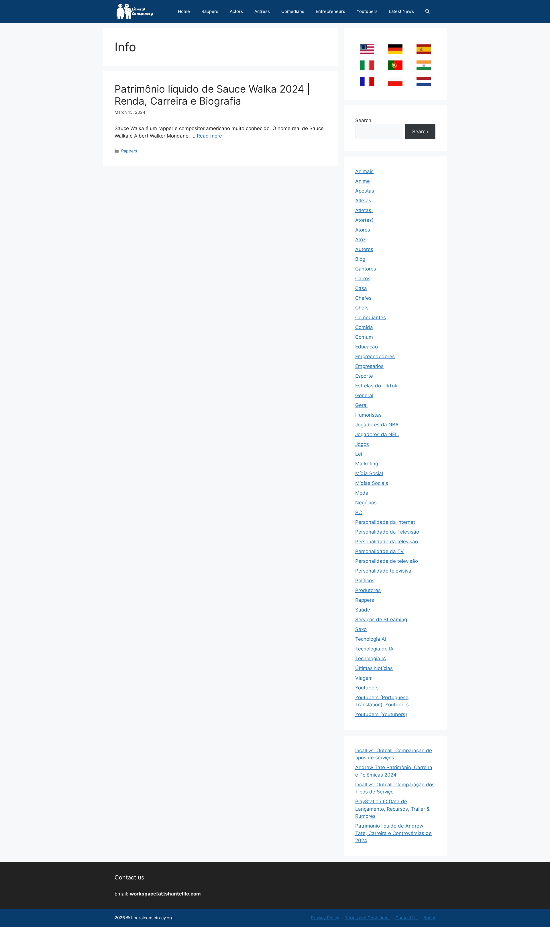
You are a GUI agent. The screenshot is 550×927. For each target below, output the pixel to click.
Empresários (369, 366)
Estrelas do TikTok (376, 386)
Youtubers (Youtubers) (381, 714)
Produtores (368, 590)
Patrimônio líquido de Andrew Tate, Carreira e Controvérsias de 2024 (393, 833)
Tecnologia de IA (374, 649)
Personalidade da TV (379, 551)
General (364, 395)
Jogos (362, 444)
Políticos (364, 580)
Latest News (401, 11)
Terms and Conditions (367, 917)
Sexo (361, 629)
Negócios (366, 502)
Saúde (362, 610)
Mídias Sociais (371, 483)
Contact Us (406, 917)
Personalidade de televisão (386, 561)
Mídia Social (369, 473)
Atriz (360, 239)
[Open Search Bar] (427, 11)
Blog (360, 259)
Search (363, 120)
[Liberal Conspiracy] (134, 11)
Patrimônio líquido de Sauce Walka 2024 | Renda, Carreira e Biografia (212, 95)
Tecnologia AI (370, 639)
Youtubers (367, 11)
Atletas (363, 200)
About (429, 917)
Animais (364, 171)
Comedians (292, 11)
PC (358, 512)
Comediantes (370, 317)
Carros (362, 278)
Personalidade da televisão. (387, 541)
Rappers (209, 11)
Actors (236, 11)
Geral (361, 405)
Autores (364, 249)
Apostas (364, 191)
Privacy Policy (325, 917)
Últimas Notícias (374, 668)
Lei (358, 454)
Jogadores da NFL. (377, 434)
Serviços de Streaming (381, 619)
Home (184, 11)
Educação (366, 347)
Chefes (363, 298)
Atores (362, 230)
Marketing (366, 464)
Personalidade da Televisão (387, 532)
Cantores (365, 269)
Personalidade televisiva (383, 571)
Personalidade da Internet (385, 522)
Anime (362, 181)
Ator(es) (364, 220)
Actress (262, 11)
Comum (364, 337)
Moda (361, 493)
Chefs (362, 308)
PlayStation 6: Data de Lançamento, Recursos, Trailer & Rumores (392, 809)
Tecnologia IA (370, 658)
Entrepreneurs (330, 11)
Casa (361, 288)
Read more (209, 136)
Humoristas (368, 415)
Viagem (364, 678)
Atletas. (364, 210)
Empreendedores (375, 356)
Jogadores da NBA (377, 425)
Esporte (364, 376)
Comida (364, 327)
